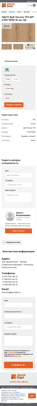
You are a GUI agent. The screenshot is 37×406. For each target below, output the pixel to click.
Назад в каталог (13, 242)
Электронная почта (13, 312)
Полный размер (11, 61)
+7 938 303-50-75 (9, 282)
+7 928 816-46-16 (9, 279)
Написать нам (31, 1)
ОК (32, 395)
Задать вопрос (18, 231)
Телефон (9, 180)
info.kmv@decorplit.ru (11, 292)
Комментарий (10, 334)
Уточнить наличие (14, 105)
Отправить (17, 365)
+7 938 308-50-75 (10, 285)
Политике (17, 356)
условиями (16, 392)
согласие (11, 352)
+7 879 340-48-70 (10, 276)
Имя (7, 171)
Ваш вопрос (10, 190)
